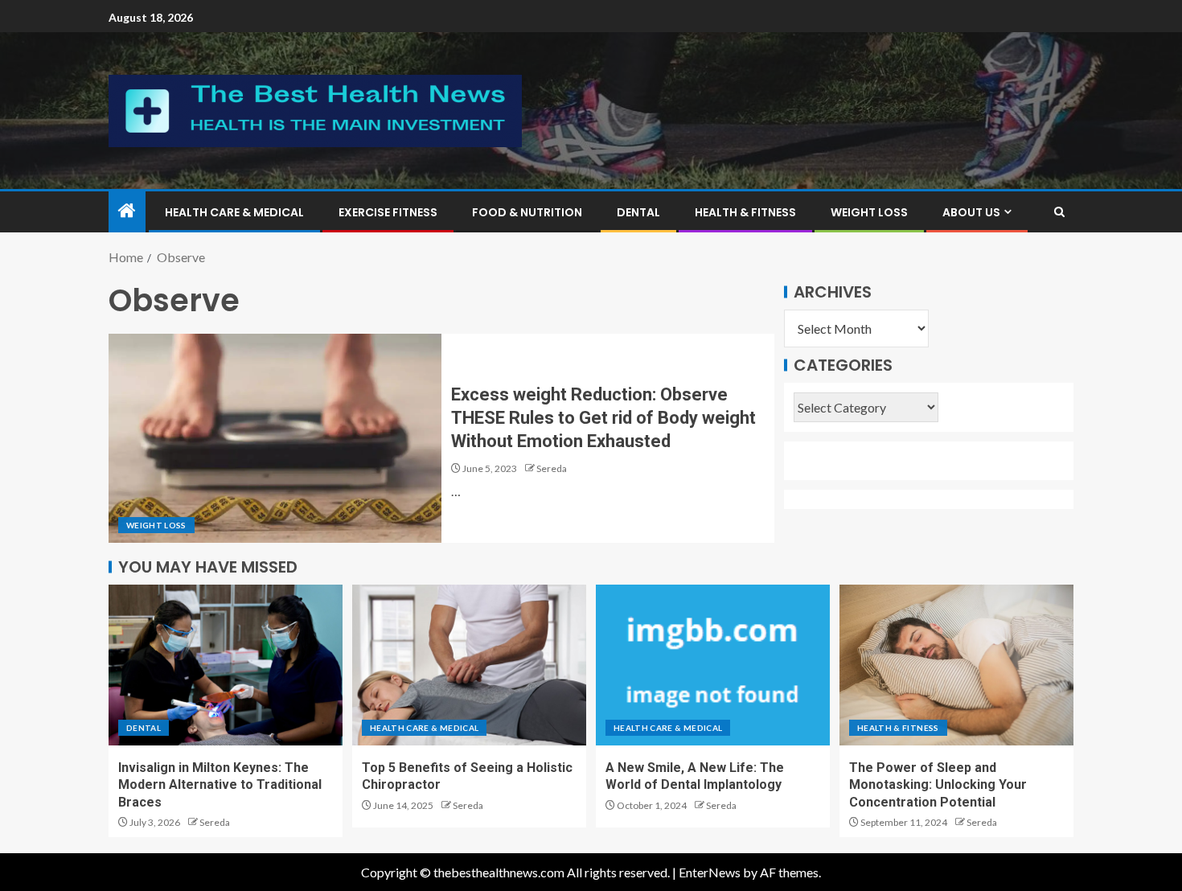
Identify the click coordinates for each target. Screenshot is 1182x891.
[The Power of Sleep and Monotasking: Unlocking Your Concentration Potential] (956, 665)
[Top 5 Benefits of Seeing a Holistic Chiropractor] (469, 665)
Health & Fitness (745, 212)
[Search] (1059, 212)
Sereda (551, 468)
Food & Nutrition (527, 212)
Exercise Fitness (388, 212)
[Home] (127, 211)
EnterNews (710, 872)
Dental (638, 212)
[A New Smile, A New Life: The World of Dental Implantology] (713, 665)
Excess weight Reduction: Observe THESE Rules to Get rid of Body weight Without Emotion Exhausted (603, 418)
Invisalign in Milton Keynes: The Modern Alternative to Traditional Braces (220, 785)
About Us (971, 212)
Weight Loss (869, 212)
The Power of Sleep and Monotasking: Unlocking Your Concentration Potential (938, 785)
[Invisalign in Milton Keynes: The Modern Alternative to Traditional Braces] (226, 665)
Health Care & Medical (234, 212)
